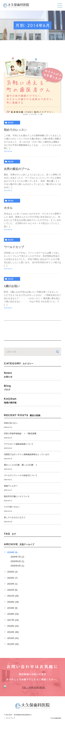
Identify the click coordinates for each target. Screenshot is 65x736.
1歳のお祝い (12, 286)
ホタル (8, 207)
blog (10, 123)
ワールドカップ (14, 247)
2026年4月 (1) (17, 565)
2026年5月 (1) (17, 561)
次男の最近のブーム (17, 168)
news (8, 374)
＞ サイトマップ (9, 718)
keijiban (10, 400)
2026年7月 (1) (17, 557)
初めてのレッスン (15, 129)
